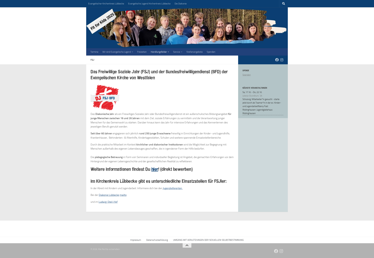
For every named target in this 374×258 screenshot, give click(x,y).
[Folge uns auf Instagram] (281, 60)
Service (176, 51)
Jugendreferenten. (172, 188)
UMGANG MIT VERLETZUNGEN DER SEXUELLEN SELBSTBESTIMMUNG (208, 240)
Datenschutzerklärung (157, 240)
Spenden (211, 51)
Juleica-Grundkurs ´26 (252, 95)
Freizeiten (142, 51)
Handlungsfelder (159, 51)
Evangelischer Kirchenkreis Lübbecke (106, 3)
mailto (123, 195)
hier (154, 169)
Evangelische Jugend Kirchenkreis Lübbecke (149, 3)
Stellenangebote (194, 51)
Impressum (135, 240)
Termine (94, 51)
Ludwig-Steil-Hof (108, 201)
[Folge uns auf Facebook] (277, 60)
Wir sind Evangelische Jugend (116, 51)
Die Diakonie (181, 3)
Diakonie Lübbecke (109, 195)
